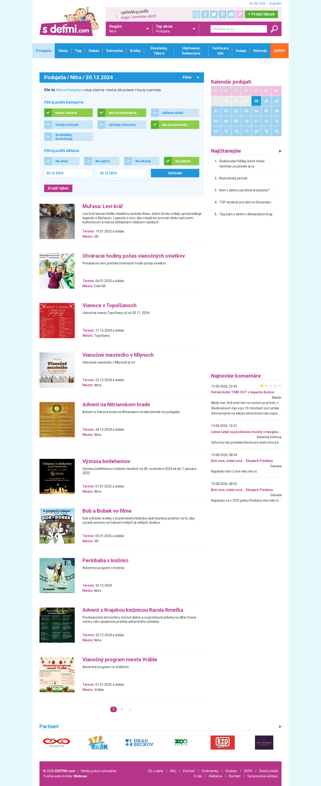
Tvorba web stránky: (65, 776)
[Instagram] (196, 14)
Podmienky (210, 771)
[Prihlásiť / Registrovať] (240, 14)
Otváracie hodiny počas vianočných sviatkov (133, 256)
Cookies (231, 771)
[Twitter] (214, 14)
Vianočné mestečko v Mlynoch (118, 355)
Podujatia (74, 90)
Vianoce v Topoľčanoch (109, 305)
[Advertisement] (246, 295)
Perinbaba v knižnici (105, 560)
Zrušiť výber (58, 188)
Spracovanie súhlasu (262, 776)
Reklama (215, 776)
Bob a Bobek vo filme (107, 511)
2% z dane (155, 771)
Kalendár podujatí (231, 82)
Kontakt (234, 776)
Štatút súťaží (268, 771)
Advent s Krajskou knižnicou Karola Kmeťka (132, 610)
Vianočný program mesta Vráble (119, 659)
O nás (198, 776)
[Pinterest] (222, 14)
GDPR (248, 771)
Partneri (189, 771)
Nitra (59, 90)
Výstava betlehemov (106, 461)
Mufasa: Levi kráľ (102, 206)
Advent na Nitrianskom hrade (116, 404)
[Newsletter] (231, 14)
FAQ (173, 771)
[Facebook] (205, 14)
